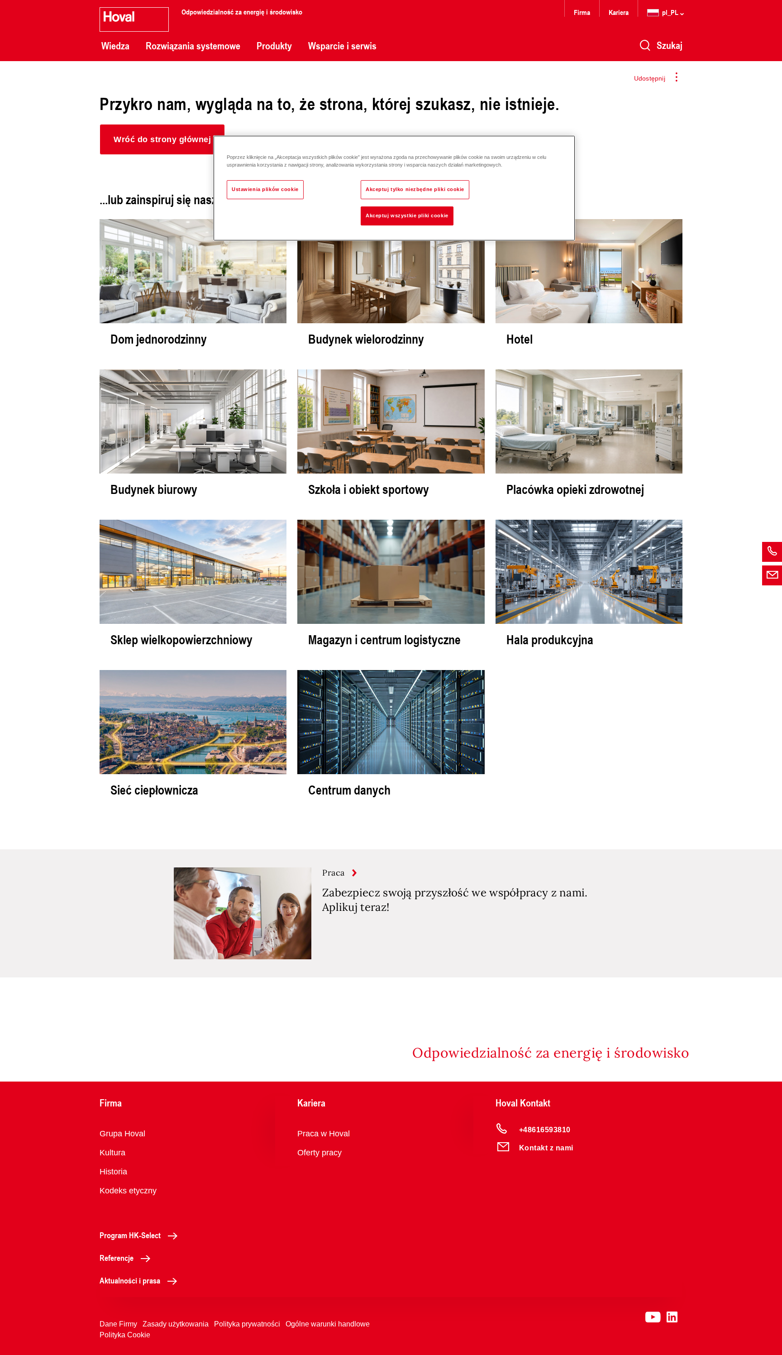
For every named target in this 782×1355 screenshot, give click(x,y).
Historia (113, 1171)
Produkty (274, 46)
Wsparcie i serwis (342, 46)
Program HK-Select (130, 1235)
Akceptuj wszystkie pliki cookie (407, 215)
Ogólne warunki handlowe (328, 1324)
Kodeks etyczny (128, 1190)
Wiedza (115, 46)
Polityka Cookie (125, 1335)
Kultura (112, 1152)
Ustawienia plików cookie (265, 189)
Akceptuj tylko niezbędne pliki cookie (415, 189)
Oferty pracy (319, 1152)
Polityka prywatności (247, 1324)
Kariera (619, 12)
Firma (582, 12)
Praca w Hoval (323, 1133)
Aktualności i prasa (130, 1280)
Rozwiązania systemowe (193, 46)
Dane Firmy (118, 1324)
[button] (162, 139)
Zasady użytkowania (176, 1324)
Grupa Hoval (122, 1133)
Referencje (117, 1258)
